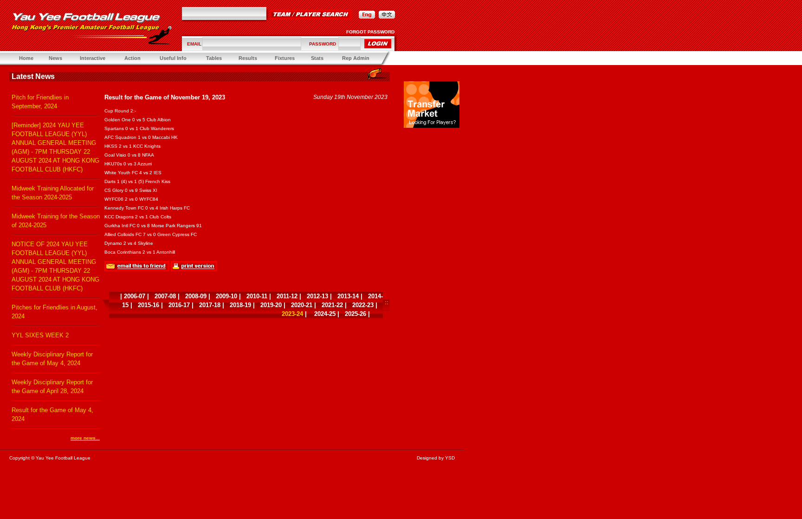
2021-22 (332, 305)
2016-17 (179, 305)
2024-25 (325, 313)
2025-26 (355, 313)
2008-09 (196, 296)
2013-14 (348, 296)
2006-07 (134, 296)
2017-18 (209, 305)
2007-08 (165, 296)
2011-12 (287, 296)
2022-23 (363, 305)
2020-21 (301, 305)
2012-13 (317, 296)
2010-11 (256, 296)
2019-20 (271, 305)
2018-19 (240, 305)
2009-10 (226, 296)
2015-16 (148, 305)
